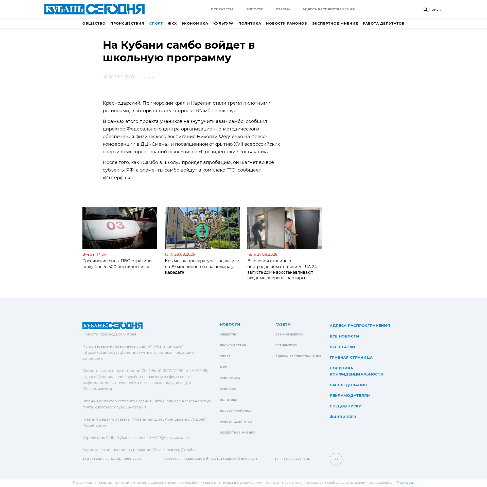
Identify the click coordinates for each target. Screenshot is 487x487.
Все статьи (342, 347)
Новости (255, 9)
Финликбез (343, 417)
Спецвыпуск (286, 345)
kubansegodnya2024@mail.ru (121, 407)
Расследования (348, 385)
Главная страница (351, 357)
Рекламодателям (350, 395)
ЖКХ (172, 23)
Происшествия (127, 23)
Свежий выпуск (289, 334)
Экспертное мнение (335, 23)
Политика (249, 23)
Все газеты (222, 9)
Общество (94, 23)
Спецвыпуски (346, 406)
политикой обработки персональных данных (203, 482)
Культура (223, 23)
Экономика (195, 23)
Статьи (283, 9)
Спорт (156, 23)
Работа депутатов (384, 23)
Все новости (344, 336)
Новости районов (286, 23)
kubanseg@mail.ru (180, 449)
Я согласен (405, 482)
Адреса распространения (328, 9)
